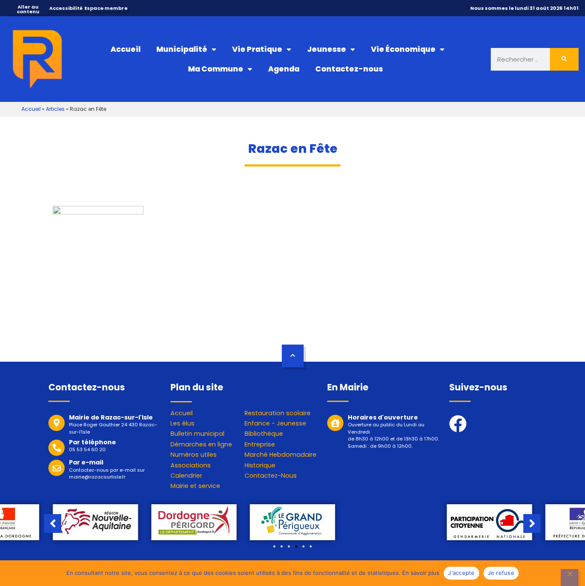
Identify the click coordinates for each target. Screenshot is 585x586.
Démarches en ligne (201, 444)
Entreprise (260, 444)
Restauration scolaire (277, 413)
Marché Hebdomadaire (280, 454)
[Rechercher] (564, 59)
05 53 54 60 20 (87, 449)
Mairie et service (195, 486)
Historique (260, 465)
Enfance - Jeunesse (275, 423)
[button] (274, 546)
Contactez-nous (349, 69)
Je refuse (501, 572)
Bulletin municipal (197, 433)
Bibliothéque (264, 433)
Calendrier (186, 475)
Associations (190, 465)
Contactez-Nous (271, 475)
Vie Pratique (257, 49)
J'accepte (461, 572)
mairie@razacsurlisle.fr (97, 476)
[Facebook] (458, 423)
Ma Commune (215, 69)
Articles (55, 109)
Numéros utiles (193, 454)
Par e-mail (86, 462)
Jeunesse (326, 49)
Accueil (125, 49)
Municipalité (181, 49)
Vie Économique (403, 49)
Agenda (283, 69)
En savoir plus (420, 572)
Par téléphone (92, 442)
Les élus (182, 423)
